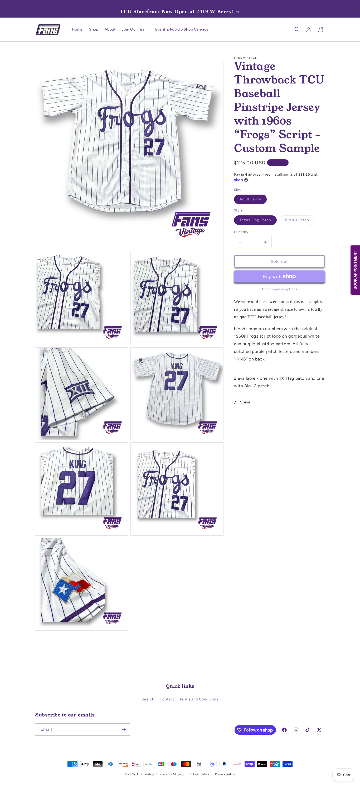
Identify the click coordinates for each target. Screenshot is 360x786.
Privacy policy (225, 773)
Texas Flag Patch (258, 221)
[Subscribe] (124, 729)
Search (148, 699)
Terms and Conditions (198, 699)
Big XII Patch (300, 221)
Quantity (241, 232)
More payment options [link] (279, 289)
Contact (167, 699)
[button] (297, 29)
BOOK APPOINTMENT (355, 270)
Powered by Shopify (170, 773)
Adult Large (253, 200)
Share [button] (245, 402)
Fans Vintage (146, 773)
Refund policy (200, 773)
